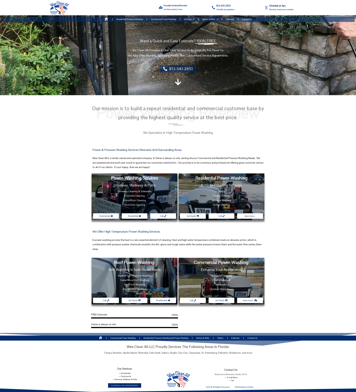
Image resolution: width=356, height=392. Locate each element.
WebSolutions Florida (244, 387)
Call (232, 380)
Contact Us (247, 19)
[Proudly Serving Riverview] (160, 7)
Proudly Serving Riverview (175, 5)
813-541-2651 (223, 5)
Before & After (208, 19)
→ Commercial (124, 376)
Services (188, 19)
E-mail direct (232, 377)
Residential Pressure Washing (129, 19)
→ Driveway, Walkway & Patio (124, 379)
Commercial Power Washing (163, 19)
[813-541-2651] (213, 7)
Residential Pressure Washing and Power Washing (166, 338)
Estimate (230, 19)
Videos (220, 338)
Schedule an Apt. (277, 5)
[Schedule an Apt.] (266, 7)
